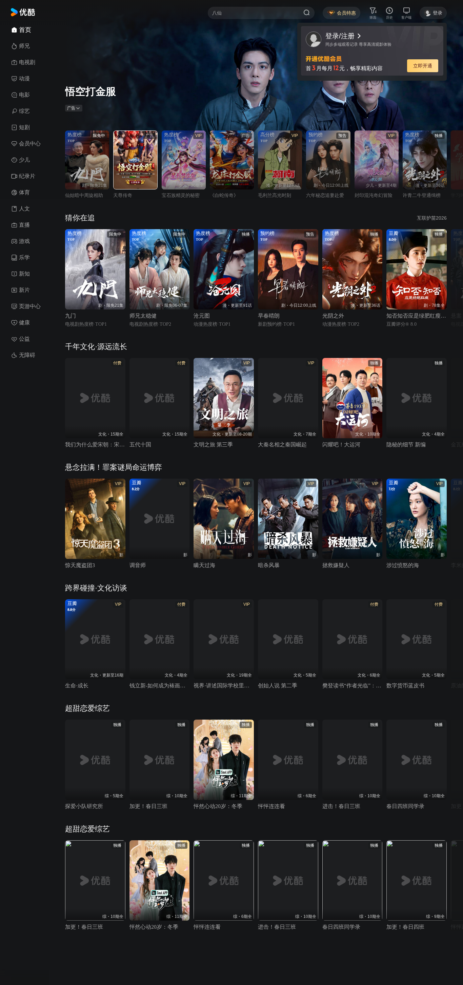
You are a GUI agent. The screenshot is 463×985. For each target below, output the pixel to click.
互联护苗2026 (432, 218)
